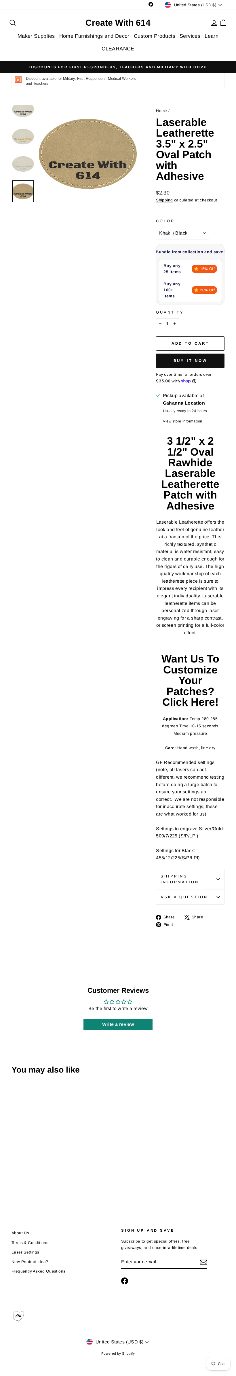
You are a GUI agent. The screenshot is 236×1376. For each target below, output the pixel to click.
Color (165, 221)
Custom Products (154, 36)
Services (190, 36)
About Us (20, 1233)
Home (161, 111)
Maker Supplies (36, 36)
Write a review (118, 1024)
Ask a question (184, 897)
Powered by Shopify (118, 1354)
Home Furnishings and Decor (94, 36)
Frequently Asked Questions (38, 1271)
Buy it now (190, 360)
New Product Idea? (30, 1262)
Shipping (164, 200)
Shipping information (180, 879)
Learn (211, 36)
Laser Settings (25, 1252)
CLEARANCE (118, 49)
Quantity (170, 312)
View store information (182, 421)
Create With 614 (118, 22)
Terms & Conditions (30, 1243)
